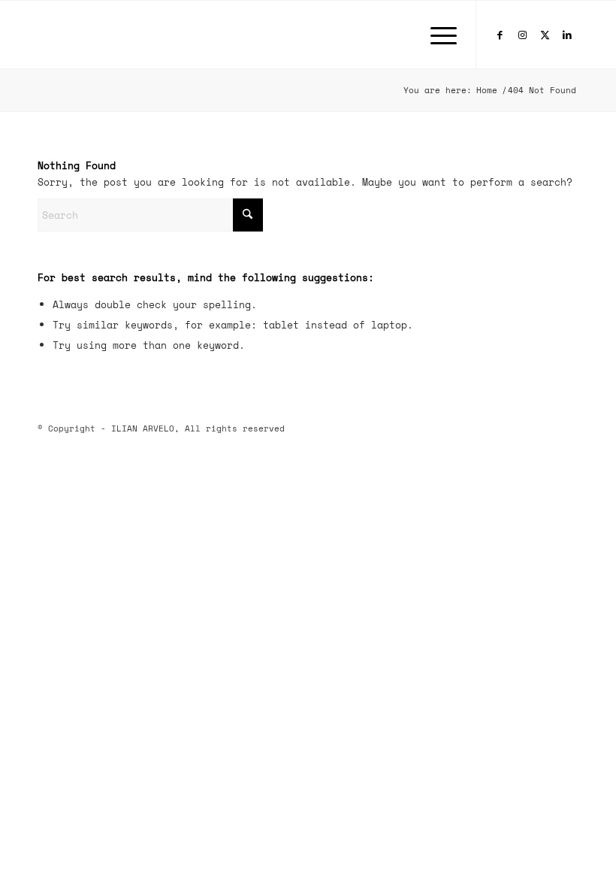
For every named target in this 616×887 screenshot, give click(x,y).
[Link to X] (544, 34)
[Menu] (436, 34)
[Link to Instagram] (522, 34)
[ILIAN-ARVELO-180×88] (105, 34)
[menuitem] (436, 34)
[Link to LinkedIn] (567, 34)
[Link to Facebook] (499, 34)
